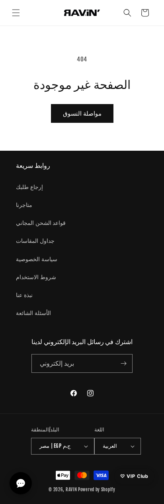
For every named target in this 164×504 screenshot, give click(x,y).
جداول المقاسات (35, 240)
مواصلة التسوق (82, 113)
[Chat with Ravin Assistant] (21, 483)
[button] (16, 13)
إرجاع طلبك (29, 186)
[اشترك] (123, 363)
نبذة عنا (24, 294)
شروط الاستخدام (36, 277)
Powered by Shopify (96, 489)
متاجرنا (24, 204)
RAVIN (71, 489)
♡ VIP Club (134, 476)
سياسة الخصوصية (36, 259)
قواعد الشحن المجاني (41, 222)
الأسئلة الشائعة (33, 312)
